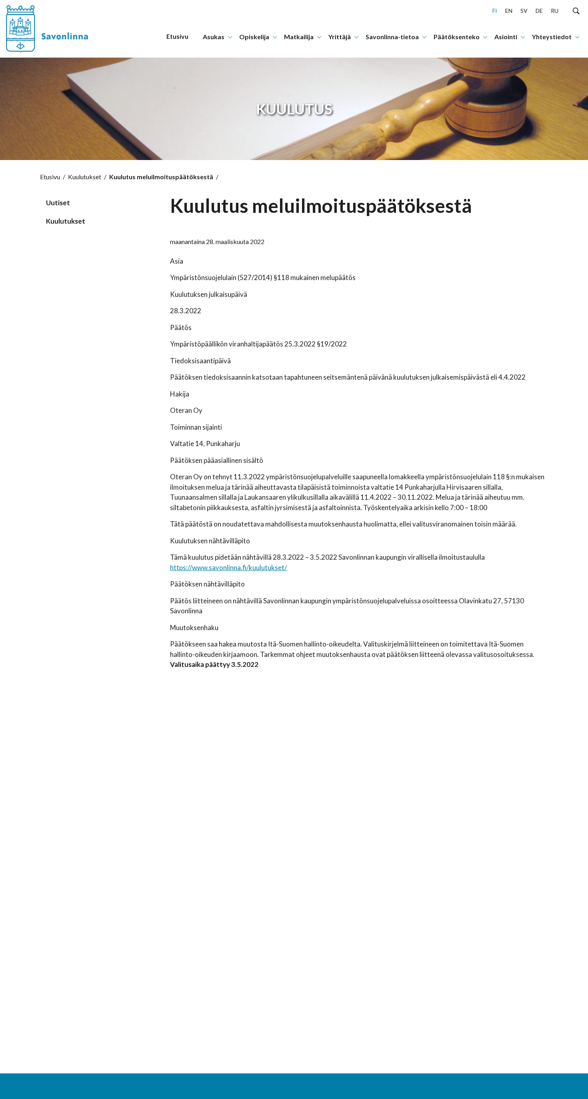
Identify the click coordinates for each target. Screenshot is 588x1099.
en (508, 10)
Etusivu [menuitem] (177, 36)
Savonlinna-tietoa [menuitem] (392, 36)
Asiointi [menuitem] (505, 36)
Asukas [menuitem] (213, 36)
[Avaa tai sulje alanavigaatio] (230, 36)
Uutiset (58, 202)
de (539, 10)
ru (554, 10)
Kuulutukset (84, 176)
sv (524, 10)
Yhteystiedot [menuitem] (552, 36)
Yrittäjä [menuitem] (339, 36)
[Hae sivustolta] (576, 10)
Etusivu (50, 176)
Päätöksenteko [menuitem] (457, 36)
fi (494, 10)
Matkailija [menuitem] (299, 36)
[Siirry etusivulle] (54, 28)
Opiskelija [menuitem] (254, 36)
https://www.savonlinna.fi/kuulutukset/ (228, 567)
